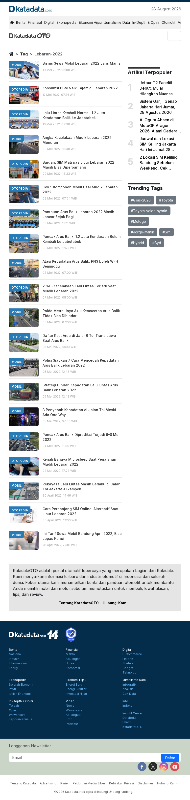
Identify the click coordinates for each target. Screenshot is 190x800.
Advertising (48, 783)
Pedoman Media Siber (89, 783)
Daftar (170, 758)
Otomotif (168, 22)
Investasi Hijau (76, 694)
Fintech (127, 659)
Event (126, 722)
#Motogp (138, 221)
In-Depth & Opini (145, 22)
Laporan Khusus (20, 719)
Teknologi (129, 672)
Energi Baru (74, 684)
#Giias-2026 (141, 200)
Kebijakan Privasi (121, 783)
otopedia (19, 89)
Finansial (35, 22)
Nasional (15, 654)
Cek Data (129, 694)
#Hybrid (137, 243)
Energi (13, 668)
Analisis (128, 689)
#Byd (156, 243)
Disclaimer (145, 783)
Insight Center (132, 713)
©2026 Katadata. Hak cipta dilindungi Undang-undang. (93, 792)
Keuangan (73, 659)
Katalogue (73, 715)
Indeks (127, 705)
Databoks (129, 718)
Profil (13, 689)
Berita (20, 22)
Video (70, 701)
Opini (13, 710)
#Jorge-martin (142, 232)
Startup (127, 663)
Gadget (127, 668)
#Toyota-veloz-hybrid (149, 211)
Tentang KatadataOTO (79, 603)
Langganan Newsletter (30, 745)
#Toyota (166, 200)
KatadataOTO (132, 727)
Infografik (129, 684)
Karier (64, 783)
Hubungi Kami (115, 603)
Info (125, 701)
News (70, 705)
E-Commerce (132, 654)
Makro (70, 654)
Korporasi (73, 668)
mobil (16, 65)
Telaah (14, 705)
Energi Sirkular (76, 689)
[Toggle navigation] (174, 36)
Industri (14, 659)
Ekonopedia (66, 22)
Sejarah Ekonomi (21, 684)
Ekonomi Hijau (90, 22)
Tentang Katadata (23, 783)
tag (24, 53)
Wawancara (17, 715)
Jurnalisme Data (117, 22)
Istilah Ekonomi (20, 694)
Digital (49, 22)
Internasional (18, 663)
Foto (69, 719)
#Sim (166, 232)
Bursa (70, 663)
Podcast (72, 724)
